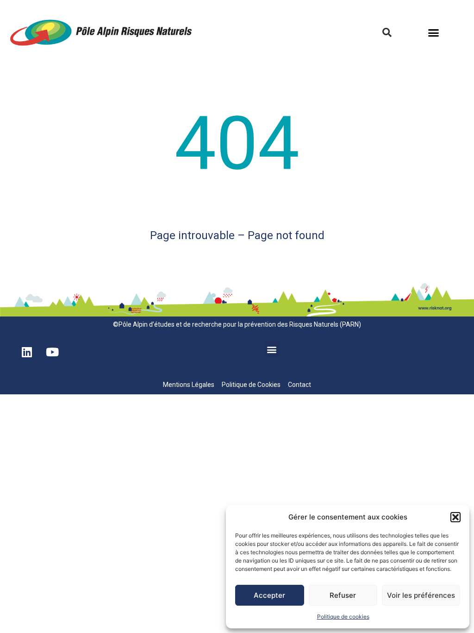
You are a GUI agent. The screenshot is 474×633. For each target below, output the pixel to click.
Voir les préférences (421, 595)
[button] (455, 517)
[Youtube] (52, 352)
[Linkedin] (26, 352)
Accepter (269, 595)
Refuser (343, 595)
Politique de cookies (343, 616)
